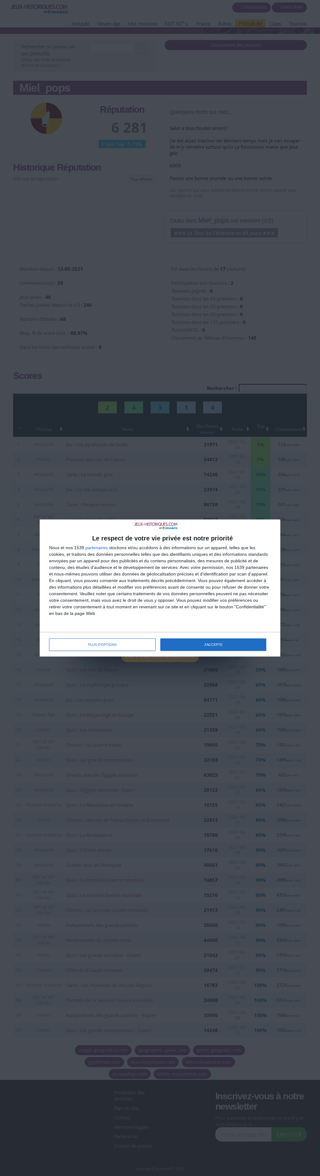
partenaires (96, 547)
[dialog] (160, 588)
